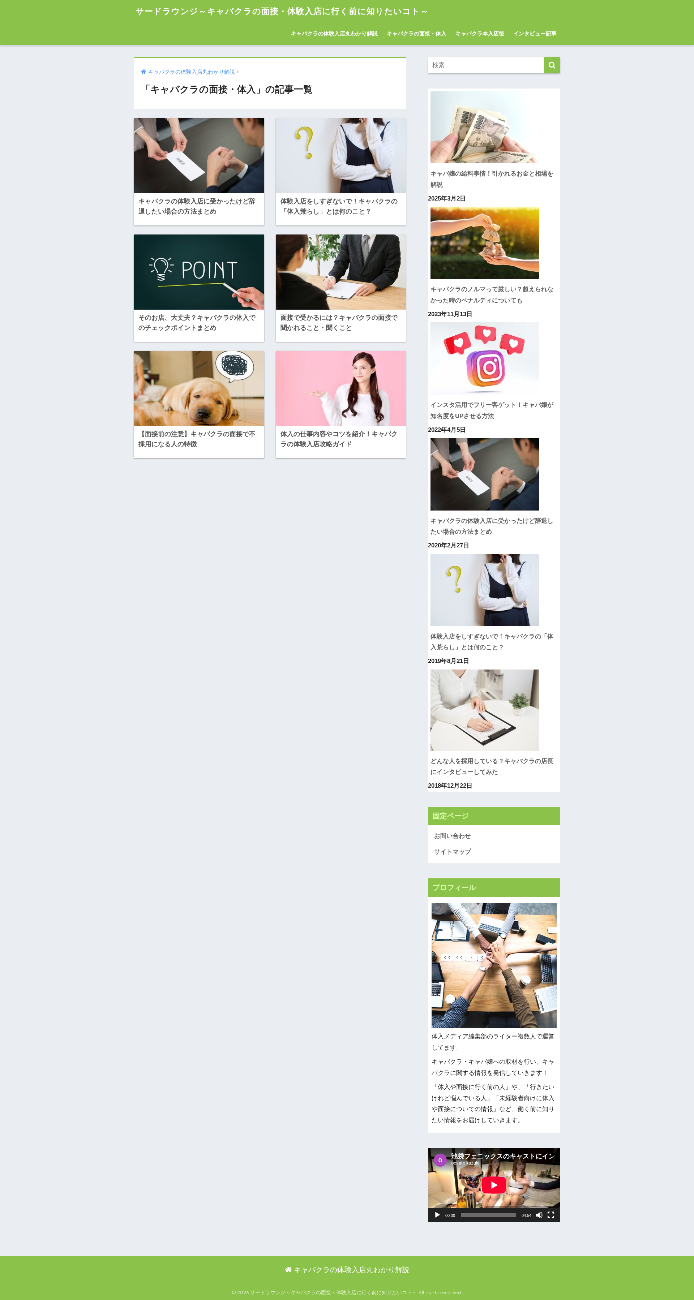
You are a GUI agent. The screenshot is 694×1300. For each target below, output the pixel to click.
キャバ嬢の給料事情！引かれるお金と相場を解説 (491, 179)
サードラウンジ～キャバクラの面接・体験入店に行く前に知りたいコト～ (282, 11)
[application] (494, 1185)
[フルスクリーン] (550, 1215)
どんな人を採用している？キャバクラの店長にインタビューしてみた (491, 767)
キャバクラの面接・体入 (416, 33)
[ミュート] (539, 1215)
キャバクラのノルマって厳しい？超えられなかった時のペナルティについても (491, 295)
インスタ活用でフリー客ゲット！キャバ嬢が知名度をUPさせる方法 (491, 410)
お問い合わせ (452, 835)
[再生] (437, 1215)
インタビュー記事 (535, 33)
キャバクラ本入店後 (479, 33)
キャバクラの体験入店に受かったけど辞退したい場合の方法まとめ (491, 526)
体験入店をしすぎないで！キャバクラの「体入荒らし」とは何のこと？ (491, 642)
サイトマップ (452, 851)
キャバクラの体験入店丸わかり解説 (334, 33)
